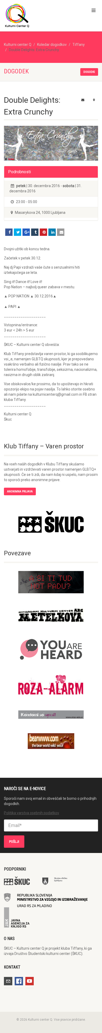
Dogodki (89, 72)
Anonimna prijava (20, 491)
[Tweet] (17, 232)
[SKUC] (51, 522)
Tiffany (78, 44)
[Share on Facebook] (9, 232)
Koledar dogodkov (52, 44)
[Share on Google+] (26, 232)
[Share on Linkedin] (52, 232)
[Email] (60, 232)
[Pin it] (43, 232)
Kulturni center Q (17, 44)
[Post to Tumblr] (34, 232)
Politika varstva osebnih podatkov (31, 813)
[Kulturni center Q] (34, 15)
